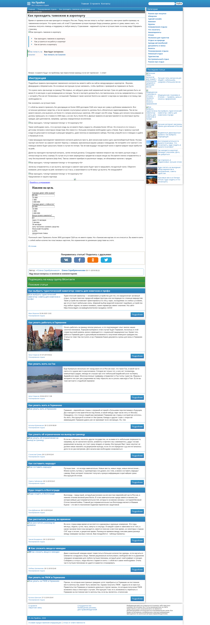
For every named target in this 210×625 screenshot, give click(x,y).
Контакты (105, 3)
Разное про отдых (156, 62)
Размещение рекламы (87, 608)
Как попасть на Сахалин (55, 55)
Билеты (151, 48)
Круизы (151, 24)
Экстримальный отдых (158, 59)
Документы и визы (157, 45)
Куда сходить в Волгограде (44, 490)
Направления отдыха (157, 27)
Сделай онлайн (155, 19)
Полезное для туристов (158, 37)
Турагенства (153, 56)
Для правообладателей (87, 610)
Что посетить (154, 29)
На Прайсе (38, 2)
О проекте (95, 3)
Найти (179, 4)
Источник (32, 246)
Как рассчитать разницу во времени (49, 519)
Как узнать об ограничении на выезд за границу (56, 434)
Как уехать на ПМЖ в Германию (46, 577)
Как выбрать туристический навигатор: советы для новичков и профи (69, 290)
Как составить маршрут (42, 463)
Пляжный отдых (155, 53)
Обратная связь (35, 608)
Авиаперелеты (154, 32)
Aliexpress (152, 16)
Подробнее (137, 314)
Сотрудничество (84, 606)
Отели (151, 35)
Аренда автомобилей (157, 43)
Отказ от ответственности (74, 622)
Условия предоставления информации (44, 622)
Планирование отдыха (36, 316)
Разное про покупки (157, 13)
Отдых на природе (156, 40)
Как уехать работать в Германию (47, 322)
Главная (85, 3)
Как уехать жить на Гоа (41, 363)
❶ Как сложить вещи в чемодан (47, 548)
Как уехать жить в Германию (45, 405)
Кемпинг (152, 21)
